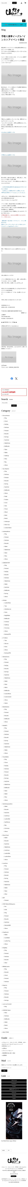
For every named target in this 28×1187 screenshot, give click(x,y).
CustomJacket (8, 696)
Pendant (7, 430)
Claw (6, 505)
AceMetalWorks (6, 531)
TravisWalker (6, 756)
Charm (6, 421)
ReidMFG (5, 725)
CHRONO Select (7, 1010)
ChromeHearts (6, 415)
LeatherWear (8, 602)
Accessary (7, 627)
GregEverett (5, 932)
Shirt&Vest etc (8, 609)
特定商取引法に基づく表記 (9, 1053)
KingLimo (5, 985)
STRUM (4, 600)
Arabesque (7, 521)
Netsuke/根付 (8, 925)
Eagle (6, 496)
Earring (6, 483)
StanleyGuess (6, 656)
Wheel (6, 512)
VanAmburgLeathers (7, 803)
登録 (4, 1070)
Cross (6, 502)
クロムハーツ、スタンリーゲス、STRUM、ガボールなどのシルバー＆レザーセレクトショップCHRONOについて (14, 1044)
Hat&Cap (7, 455)
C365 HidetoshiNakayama (9, 904)
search (14, 2)
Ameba (14, 1098)
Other (6, 894)
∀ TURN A (5, 638)
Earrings (7, 436)
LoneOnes (5, 863)
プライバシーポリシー (8, 1050)
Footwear (7, 621)
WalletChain (7, 443)
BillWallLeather (6, 966)
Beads (6, 518)
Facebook (14, 1092)
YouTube (14, 1095)
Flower (6, 508)
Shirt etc (6, 643)
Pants (6, 612)
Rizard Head (6, 835)
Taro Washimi (6, 468)
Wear (6, 458)
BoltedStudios (6, 706)
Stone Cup (7, 524)
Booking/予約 (8, 634)
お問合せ (5, 1048)
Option (6, 703)
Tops (6, 606)
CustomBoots (8, 693)
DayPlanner (7, 822)
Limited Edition (8, 527)
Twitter (14, 1086)
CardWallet (7, 937)
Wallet (6, 452)
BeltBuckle (7, 446)
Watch (6, 687)
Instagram (14, 1083)
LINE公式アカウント (14, 1089)
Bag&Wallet (7, 615)
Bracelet (6, 433)
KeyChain (7, 440)
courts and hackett (7, 1004)
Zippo (6, 449)
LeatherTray (7, 940)
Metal (6, 515)
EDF (4, 897)
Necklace (7, 427)
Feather (6, 499)
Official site (14, 1080)
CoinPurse (7, 815)
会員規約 (5, 1055)
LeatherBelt (7, 818)
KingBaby (5, 947)
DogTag (6, 424)
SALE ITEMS (6, 1032)
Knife (6, 909)
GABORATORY (6, 562)
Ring (6, 418)
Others (6, 465)
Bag (5, 461)
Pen (5, 906)
